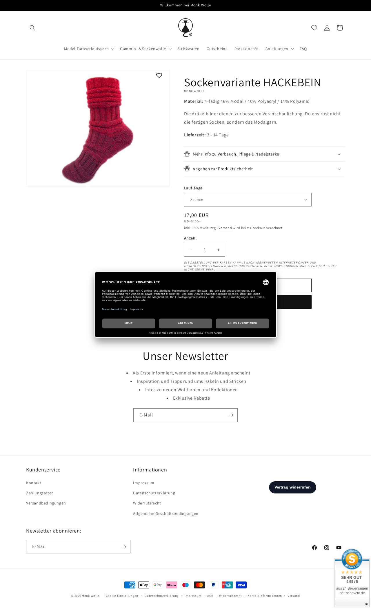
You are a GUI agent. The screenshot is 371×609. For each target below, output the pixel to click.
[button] (32, 27)
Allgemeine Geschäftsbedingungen (166, 513)
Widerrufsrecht (147, 503)
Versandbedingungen (46, 503)
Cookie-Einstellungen (122, 596)
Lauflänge (193, 188)
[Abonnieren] (231, 415)
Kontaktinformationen (265, 595)
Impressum (143, 482)
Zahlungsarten (40, 493)
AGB (210, 595)
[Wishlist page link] (314, 28)
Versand (225, 228)
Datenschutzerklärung (154, 493)
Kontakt (33, 482)
